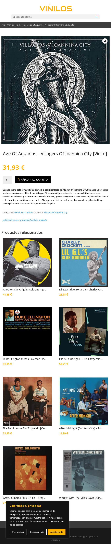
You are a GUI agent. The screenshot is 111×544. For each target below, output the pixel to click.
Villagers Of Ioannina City (55, 212)
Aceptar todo (56, 532)
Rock (18, 25)
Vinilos (11, 25)
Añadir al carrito (34, 179)
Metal (24, 25)
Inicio (4, 25)
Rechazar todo (37, 532)
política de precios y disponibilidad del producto (25, 220)
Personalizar (18, 532)
